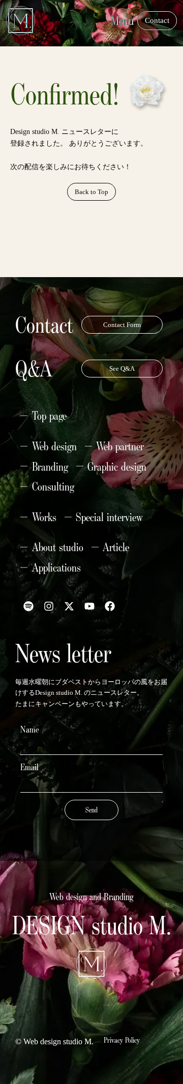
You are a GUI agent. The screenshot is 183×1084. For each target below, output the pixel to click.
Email (29, 767)
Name (29, 729)
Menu (122, 20)
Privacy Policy (122, 1040)
